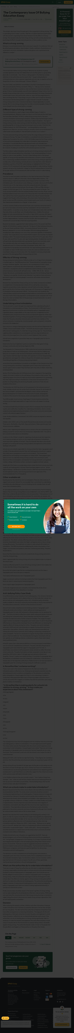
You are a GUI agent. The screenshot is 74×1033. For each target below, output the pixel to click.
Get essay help (16, 526)
